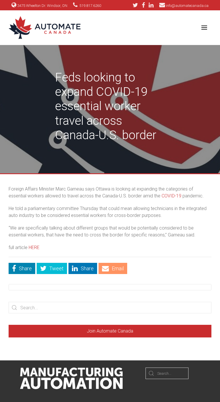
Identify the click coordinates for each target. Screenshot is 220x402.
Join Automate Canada (110, 331)
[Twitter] (137, 5)
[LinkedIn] (151, 5)
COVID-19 (171, 196)
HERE (34, 247)
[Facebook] (145, 5)
